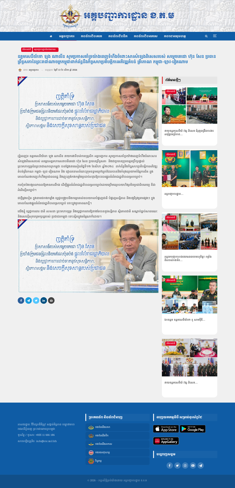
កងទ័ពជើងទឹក (117, 36)
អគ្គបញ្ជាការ (66, 36)
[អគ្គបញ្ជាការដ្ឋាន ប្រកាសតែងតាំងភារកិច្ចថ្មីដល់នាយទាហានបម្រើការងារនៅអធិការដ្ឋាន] (189, 168)
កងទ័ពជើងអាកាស (146, 36)
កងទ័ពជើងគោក (91, 36)
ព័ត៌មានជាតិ (26, 49)
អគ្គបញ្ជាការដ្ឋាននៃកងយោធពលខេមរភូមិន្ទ (46, 49)
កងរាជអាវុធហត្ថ (175, 36)
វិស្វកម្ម (98, 461)
